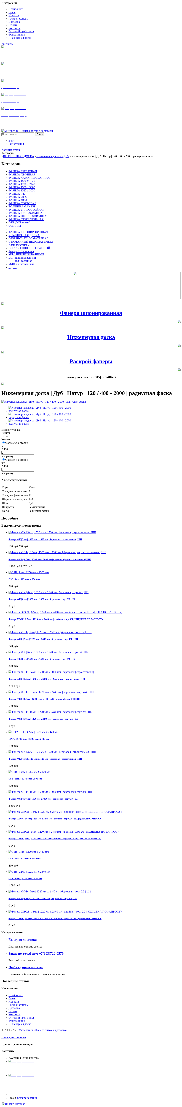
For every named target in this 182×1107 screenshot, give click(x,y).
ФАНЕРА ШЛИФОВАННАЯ (26, 212)
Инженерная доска (91, 337)
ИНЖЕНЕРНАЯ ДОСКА (18, 156)
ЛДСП (13, 267)
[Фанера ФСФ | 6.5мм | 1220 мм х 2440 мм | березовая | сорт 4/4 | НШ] (51, 692)
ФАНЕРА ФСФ (18, 196)
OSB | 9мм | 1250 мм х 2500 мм (25, 579)
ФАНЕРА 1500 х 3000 (22, 187)
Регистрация (16, 143)
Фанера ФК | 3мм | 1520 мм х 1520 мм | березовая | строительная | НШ (45, 539)
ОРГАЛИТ (15, 225)
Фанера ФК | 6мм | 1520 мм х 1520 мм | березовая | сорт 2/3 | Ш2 (42, 599)
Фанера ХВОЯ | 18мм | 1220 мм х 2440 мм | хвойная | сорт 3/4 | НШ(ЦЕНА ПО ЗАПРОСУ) (55, 818)
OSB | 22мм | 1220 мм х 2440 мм (25, 878)
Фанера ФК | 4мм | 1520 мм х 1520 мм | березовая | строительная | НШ (45, 758)
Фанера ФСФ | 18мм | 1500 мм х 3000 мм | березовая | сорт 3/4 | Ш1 (44, 798)
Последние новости (13, 1037)
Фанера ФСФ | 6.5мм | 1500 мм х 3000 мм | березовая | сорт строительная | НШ (50, 559)
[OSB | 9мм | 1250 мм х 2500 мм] (29, 572)
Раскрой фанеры (91, 361)
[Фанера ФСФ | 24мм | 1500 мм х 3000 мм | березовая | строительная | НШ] (54, 671)
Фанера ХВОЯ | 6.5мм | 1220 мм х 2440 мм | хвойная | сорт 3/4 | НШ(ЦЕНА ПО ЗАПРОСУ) (56, 619)
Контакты (7, 43)
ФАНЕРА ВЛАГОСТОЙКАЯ (26, 209)
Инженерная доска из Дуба (52, 156)
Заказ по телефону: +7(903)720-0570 (36, 953)
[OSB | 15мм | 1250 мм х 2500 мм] (29, 771)
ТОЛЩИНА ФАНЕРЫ (22, 206)
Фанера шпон (17, 1020)
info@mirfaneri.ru (27, 1097)
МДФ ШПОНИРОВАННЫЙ (26, 254)
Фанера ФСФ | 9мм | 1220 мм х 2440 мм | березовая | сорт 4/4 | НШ (43, 639)
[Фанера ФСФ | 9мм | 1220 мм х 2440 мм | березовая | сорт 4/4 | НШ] (50, 632)
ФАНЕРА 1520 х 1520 (22, 180)
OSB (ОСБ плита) (19, 222)
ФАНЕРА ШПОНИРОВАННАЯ (28, 232)
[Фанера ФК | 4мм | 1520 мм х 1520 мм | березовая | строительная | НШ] (52, 751)
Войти (12, 140)
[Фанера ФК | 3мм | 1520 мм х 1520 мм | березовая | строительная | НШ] (52, 532)
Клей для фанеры (19, 244)
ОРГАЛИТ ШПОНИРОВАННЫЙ (29, 248)
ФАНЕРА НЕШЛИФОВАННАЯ (28, 216)
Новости (14, 1001)
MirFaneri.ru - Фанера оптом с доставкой (43, 1030)
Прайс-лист (16, 995)
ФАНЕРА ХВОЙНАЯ (22, 174)
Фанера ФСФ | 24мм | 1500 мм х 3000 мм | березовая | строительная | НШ (47, 679)
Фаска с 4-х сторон (16, 459)
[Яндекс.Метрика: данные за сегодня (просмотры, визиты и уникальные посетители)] (13, 1104)
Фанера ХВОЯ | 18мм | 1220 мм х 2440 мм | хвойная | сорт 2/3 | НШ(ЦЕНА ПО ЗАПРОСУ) (55, 918)
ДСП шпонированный (22, 257)
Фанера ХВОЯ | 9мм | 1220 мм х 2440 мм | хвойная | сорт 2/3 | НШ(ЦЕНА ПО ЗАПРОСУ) (55, 838)
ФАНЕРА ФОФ (18, 200)
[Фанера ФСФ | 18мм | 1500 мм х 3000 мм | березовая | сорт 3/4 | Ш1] (50, 791)
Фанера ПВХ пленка (21, 251)
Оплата (13, 1011)
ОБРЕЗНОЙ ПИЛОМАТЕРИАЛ (28, 238)
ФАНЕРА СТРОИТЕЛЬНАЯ (26, 219)
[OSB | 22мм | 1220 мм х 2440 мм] (29, 871)
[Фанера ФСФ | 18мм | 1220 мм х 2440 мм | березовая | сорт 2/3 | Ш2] (50, 711)
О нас (12, 998)
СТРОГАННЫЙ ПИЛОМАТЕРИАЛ (31, 241)
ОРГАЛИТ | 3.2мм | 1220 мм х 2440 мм (29, 739)
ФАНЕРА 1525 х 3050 (22, 190)
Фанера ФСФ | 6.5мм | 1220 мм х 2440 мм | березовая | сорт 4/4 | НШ (44, 699)
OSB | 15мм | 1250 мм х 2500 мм (25, 778)
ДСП (12, 228)
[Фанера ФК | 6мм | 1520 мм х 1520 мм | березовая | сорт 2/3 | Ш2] (49, 592)
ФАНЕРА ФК (17, 193)
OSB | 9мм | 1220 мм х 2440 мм (25, 858)
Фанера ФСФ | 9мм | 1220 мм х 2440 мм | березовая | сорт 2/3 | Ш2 (43, 898)
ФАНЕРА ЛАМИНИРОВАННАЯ (29, 177)
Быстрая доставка (23, 939)
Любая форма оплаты (26, 967)
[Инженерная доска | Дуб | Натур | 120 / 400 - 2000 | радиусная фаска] (43, 401)
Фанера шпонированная (91, 313)
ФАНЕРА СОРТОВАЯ (22, 203)
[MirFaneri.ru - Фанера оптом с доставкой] (27, 130)
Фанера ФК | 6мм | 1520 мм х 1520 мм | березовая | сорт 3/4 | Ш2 (42, 659)
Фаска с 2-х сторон (16, 442)
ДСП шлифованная (20, 260)
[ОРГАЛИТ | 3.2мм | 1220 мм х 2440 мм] (33, 732)
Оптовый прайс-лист (21, 1017)
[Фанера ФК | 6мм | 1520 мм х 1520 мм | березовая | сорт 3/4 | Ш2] (49, 652)
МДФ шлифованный (21, 264)
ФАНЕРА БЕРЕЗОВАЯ (23, 171)
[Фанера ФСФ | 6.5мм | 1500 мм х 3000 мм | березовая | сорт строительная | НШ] (57, 552)
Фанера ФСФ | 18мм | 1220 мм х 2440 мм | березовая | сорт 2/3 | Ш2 (44, 719)
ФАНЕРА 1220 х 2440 (22, 184)
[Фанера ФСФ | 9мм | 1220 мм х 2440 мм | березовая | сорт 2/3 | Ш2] (50, 891)
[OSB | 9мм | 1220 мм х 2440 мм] (29, 851)
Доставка (14, 1007)
